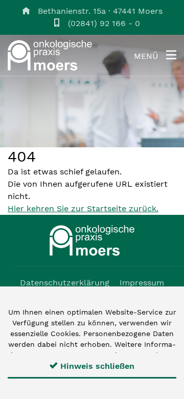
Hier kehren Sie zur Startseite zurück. (83, 208)
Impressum (142, 282)
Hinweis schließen (96, 366)
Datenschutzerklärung (64, 282)
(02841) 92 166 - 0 (104, 23)
